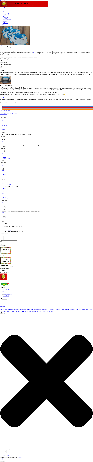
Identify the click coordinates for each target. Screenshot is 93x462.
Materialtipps (3, 15)
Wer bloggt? (3, 22)
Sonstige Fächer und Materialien (7, 14)
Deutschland (53, 309)
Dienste (56, 309)
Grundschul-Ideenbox (2, 7)
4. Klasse (1, 309)
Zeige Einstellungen (9, 457)
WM (29, 311)
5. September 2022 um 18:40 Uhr (7, 184)
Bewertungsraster (23, 309)
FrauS (5, 48)
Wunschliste (34, 311)
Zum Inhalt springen (2, 0)
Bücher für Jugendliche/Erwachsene (7, 19)
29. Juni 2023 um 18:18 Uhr (5, 121)
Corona (40, 309)
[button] (2, 106)
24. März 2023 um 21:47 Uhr (6, 142)
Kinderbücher (4, 16)
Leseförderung (4, 114)
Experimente (65, 309)
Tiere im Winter (3, 311)
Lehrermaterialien (5, 18)
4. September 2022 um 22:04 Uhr (8, 230)
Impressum (3, 24)
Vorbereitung (13, 311)
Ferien (68, 309)
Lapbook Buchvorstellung (7, 295)
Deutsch (1, 110)
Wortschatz (31, 311)
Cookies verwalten (2, 461)
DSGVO (59, 309)
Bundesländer (37, 309)
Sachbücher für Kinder (5, 17)
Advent (4, 309)
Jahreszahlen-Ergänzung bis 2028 (5, 289)
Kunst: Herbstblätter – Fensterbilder (8, 294)
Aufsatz (9, 309)
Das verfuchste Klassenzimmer (4, 302)
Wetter (27, 311)
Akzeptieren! (2, 457)
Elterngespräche (62, 309)
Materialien (3, 10)
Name (1, 241)
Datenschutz (3, 25)
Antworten (3, 120)
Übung (49, 311)
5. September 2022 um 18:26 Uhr (7, 203)
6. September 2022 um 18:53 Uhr (5, 175)
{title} (2, 458)
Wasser (19, 311)
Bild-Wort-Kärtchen (28, 309)
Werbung (25, 311)
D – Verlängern (2, 97)
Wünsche (38, 311)
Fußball (81, 309)
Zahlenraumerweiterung (42, 311)
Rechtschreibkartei (4, 110)
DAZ (48, 309)
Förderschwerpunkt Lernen (6, 13)
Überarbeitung (46, 311)
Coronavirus (43, 309)
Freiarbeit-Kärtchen (74, 309)
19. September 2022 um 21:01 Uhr (6, 158)
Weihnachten (22, 311)
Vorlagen (17, 311)
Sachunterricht (5, 12)
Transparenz (8, 311)
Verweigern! (5, 457)
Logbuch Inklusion (2, 306)
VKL (11, 311)
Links (2, 20)
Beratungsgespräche (19, 309)
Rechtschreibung (8, 110)
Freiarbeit (70, 309)
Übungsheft (52, 311)
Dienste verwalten (4, 454)
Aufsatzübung (12, 309)
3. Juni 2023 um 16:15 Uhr (5, 125)
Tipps (6, 311)
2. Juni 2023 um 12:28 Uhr (5, 129)
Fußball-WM (83, 309)
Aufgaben (6, 309)
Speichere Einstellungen (14, 457)
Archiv (1, 299)
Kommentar (1, 240)
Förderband (87, 309)
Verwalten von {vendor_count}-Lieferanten (7, 455)
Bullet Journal (34, 309)
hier (33, 52)
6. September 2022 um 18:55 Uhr (5, 166)
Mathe (4, 11)
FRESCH (78, 309)
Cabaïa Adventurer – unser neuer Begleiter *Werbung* (8, 113)
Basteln (15, 309)
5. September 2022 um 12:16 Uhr (5, 189)
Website (1, 244)
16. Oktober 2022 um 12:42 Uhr (7, 154)
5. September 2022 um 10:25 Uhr (5, 198)
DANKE (46, 309)
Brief (31, 309)
